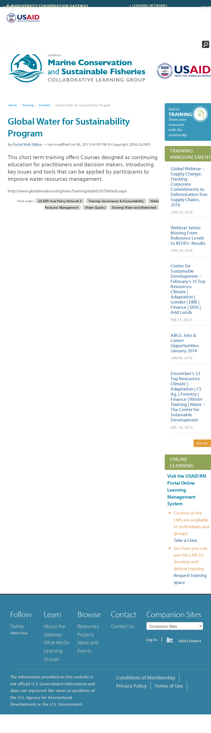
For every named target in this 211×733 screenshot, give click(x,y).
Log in (205, 7)
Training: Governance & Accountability (116, 201)
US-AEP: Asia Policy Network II (60, 201)
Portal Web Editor (27, 144)
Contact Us (122, 626)
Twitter (17, 626)
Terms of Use (169, 685)
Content (44, 105)
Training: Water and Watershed (134, 207)
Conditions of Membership (145, 677)
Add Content (189, 640)
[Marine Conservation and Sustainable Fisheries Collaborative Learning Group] (78, 67)
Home (12, 105)
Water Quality (95, 207)
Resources (88, 626)
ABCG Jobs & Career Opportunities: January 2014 (185, 346)
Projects (85, 634)
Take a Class (185, 540)
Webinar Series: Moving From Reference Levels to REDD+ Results (188, 239)
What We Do (57, 642)
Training (27, 105)
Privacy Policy (131, 685)
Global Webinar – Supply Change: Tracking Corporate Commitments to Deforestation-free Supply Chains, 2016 (189, 190)
